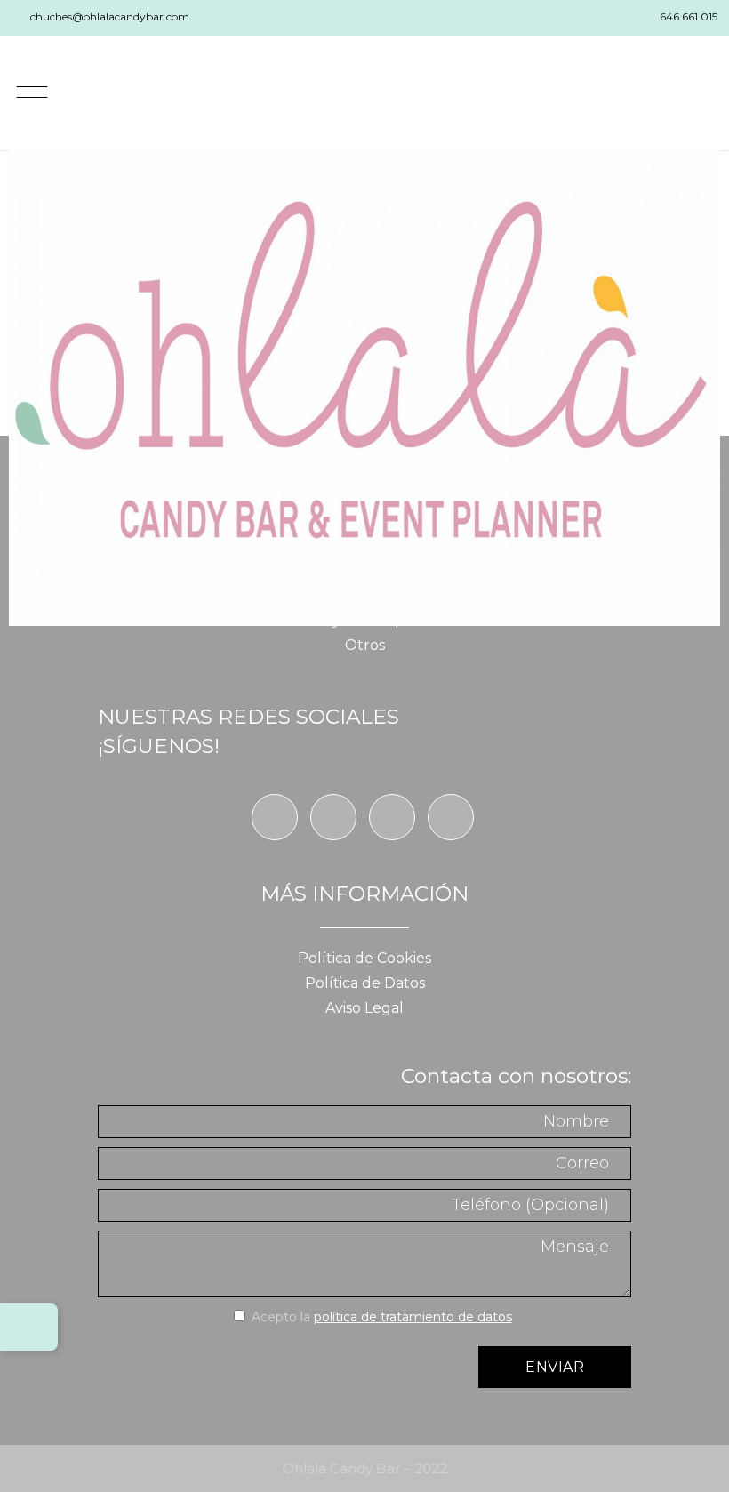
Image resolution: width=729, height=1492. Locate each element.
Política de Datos (365, 983)
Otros (365, 645)
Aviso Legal (364, 1007)
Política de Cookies (364, 958)
